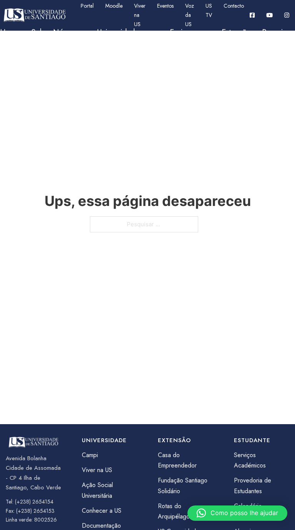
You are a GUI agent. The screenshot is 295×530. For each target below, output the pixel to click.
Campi (90, 455)
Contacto (234, 6)
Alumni (136, 59)
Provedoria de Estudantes (252, 485)
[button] (237, 513)
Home (10, 32)
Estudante (16, 59)
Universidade (118, 32)
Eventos (165, 6)
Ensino (180, 32)
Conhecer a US (101, 510)
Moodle (114, 6)
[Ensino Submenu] (202, 32)
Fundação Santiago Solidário (182, 485)
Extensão (236, 32)
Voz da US (189, 15)
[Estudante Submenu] (43, 59)
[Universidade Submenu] (150, 32)
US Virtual (78, 59)
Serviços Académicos (250, 460)
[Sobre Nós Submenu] (78, 32)
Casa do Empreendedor (177, 460)
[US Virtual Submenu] (106, 59)
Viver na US (140, 15)
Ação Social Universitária (97, 490)
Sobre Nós (48, 32)
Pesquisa (276, 32)
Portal (87, 6)
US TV (209, 10)
